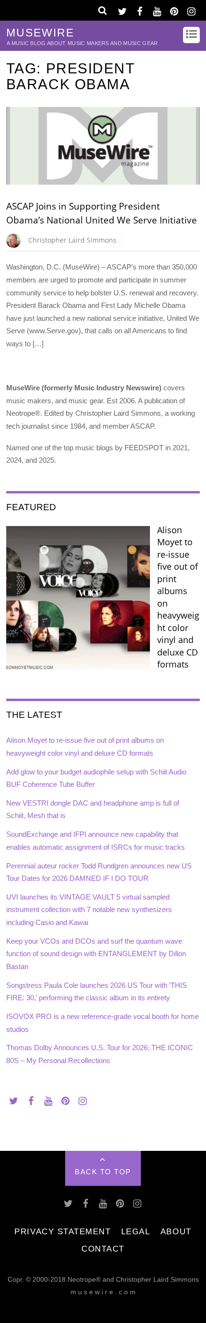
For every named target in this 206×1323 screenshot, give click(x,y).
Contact (103, 1248)
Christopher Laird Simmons (72, 240)
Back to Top (103, 1172)
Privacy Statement (62, 1231)
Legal (135, 1231)
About (176, 1231)
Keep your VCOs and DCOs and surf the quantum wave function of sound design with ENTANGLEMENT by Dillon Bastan (96, 954)
